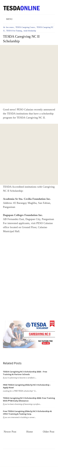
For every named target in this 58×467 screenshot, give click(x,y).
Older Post (48, 431)
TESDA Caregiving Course (25, 27)
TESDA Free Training (14, 31)
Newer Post (10, 431)
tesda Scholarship (30, 31)
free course (10, 27)
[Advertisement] (29, 74)
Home (29, 431)
